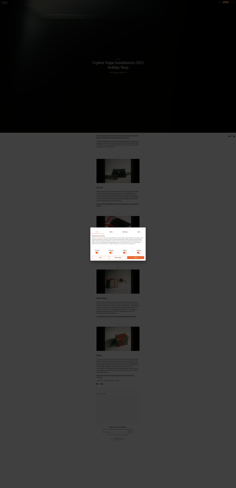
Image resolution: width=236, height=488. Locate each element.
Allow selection (118, 257)
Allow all (136, 257)
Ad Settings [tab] (124, 231)
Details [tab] (111, 231)
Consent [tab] (97, 231)
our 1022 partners (99, 237)
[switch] (111, 253)
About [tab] (138, 231)
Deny (100, 257)
